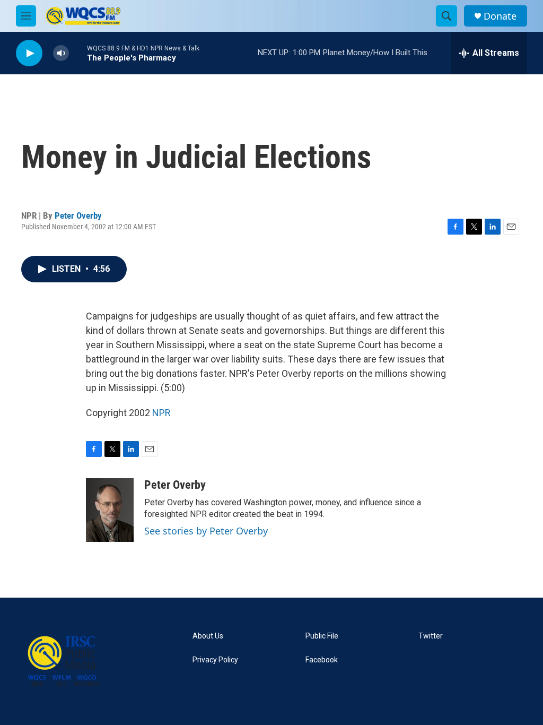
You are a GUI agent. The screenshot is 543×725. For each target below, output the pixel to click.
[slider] (78, 52)
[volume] (61, 53)
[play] (29, 53)
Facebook (321, 660)
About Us (207, 636)
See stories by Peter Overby (206, 530)
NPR (161, 412)
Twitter (430, 636)
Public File (321, 636)
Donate (500, 16)
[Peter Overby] (110, 510)
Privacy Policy (215, 660)
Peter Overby (78, 215)
